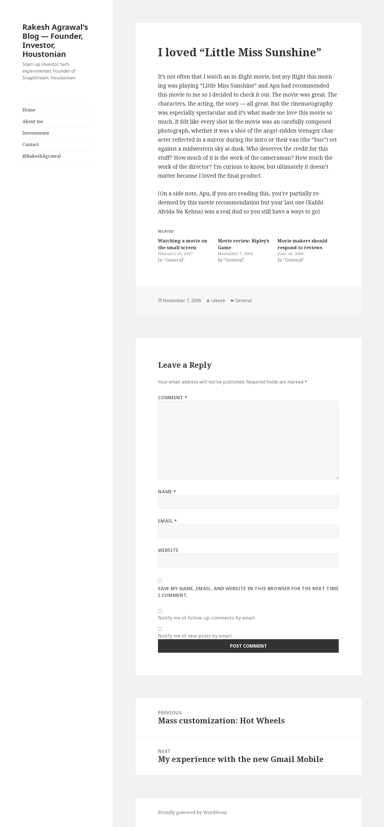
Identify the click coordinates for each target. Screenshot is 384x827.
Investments (35, 133)
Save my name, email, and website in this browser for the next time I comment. (248, 591)
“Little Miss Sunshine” (228, 85)
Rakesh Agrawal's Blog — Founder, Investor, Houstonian (55, 40)
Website (168, 550)
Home (28, 110)
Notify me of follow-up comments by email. (207, 618)
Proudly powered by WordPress (192, 812)
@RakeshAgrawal (41, 156)
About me (32, 121)
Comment (172, 397)
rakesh (218, 300)
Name (167, 492)
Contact (30, 144)
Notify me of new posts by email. (195, 636)
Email (167, 521)
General (243, 300)
